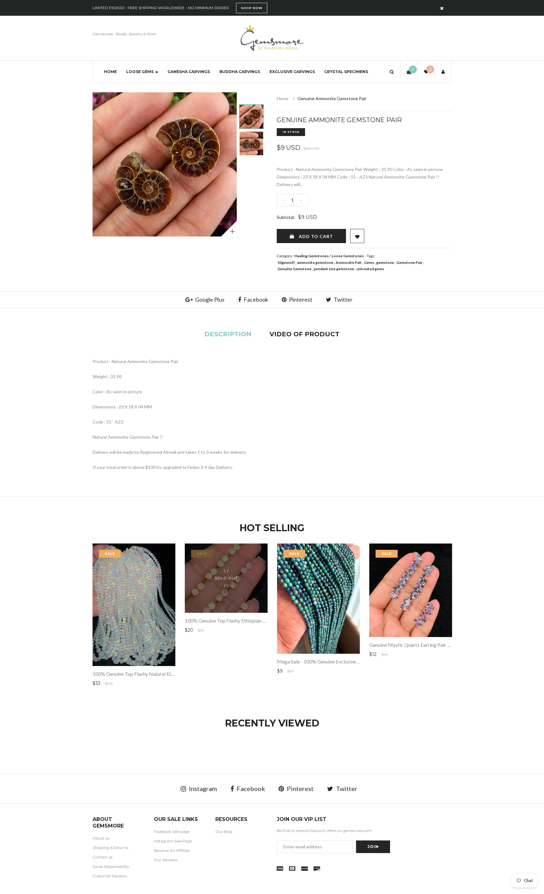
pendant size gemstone (334, 268)
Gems (369, 262)
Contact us (102, 857)
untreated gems (370, 268)
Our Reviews (165, 859)
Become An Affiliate (172, 850)
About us (101, 838)
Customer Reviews (110, 876)
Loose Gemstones (348, 255)
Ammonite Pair (349, 262)
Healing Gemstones (311, 255)
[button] (391, 72)
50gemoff (286, 262)
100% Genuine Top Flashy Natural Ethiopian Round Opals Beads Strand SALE (175, 674)
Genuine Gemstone (294, 268)
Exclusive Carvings (292, 71)
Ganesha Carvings (188, 71)
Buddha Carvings (239, 71)
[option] (165, 164)
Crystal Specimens (346, 71)
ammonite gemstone (315, 262)
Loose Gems (140, 71)
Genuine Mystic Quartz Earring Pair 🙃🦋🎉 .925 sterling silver (438, 645)
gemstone (385, 262)
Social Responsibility (111, 866)
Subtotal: (286, 217)
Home (110, 71)
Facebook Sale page (172, 831)
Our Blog (223, 831)
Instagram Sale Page (173, 841)
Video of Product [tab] (304, 334)
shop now (251, 8)
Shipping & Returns (110, 847)
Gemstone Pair (409, 262)
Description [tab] (228, 334)
